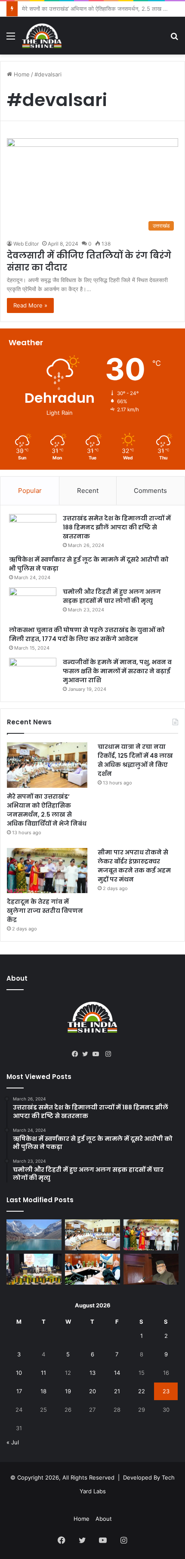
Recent (88, 490)
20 (92, 1391)
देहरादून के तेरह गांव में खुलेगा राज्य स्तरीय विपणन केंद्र (45, 910)
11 (43, 1372)
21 (117, 1391)
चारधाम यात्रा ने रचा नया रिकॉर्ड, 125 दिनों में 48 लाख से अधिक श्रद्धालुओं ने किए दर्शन (135, 760)
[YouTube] (97, 1054)
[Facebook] (77, 1054)
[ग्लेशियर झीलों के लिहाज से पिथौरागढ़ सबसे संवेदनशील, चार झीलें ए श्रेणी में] (34, 1234)
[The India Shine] (42, 36)
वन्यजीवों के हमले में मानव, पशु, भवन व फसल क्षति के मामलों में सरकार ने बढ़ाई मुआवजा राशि (117, 671)
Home (21, 74)
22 (141, 1391)
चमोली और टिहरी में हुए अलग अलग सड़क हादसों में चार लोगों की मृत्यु (112, 596)
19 (68, 1391)
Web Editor (26, 243)
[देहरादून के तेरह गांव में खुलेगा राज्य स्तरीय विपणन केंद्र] (47, 870)
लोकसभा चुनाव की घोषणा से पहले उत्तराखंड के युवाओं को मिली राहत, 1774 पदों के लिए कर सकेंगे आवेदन (87, 634)
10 (19, 1372)
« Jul (12, 1442)
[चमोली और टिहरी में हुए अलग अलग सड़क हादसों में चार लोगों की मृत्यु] (32, 603)
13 (92, 1372)
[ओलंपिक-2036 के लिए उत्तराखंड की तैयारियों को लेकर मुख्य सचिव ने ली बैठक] (92, 1269)
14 (117, 1372)
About (104, 1518)
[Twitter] (87, 1054)
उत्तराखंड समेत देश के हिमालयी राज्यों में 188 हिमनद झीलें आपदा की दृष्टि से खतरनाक (117, 527)
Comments (150, 490)
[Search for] (174, 39)
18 (43, 1391)
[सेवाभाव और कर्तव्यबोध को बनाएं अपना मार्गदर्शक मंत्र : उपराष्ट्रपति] (34, 1269)
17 (19, 1391)
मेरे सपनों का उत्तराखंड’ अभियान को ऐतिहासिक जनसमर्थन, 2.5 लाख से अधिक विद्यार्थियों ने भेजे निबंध (46, 810)
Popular (30, 490)
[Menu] (10, 39)
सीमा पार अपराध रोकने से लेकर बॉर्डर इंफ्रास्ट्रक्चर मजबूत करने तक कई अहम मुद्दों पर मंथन (134, 866)
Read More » (30, 305)
